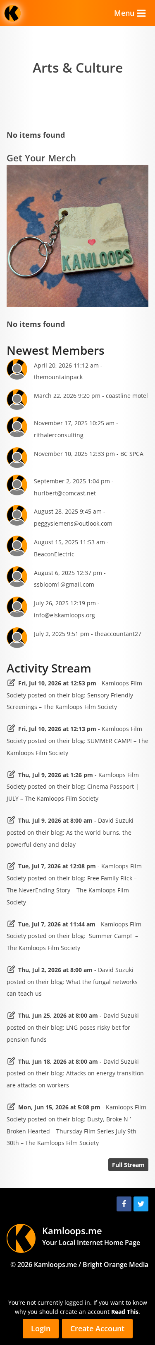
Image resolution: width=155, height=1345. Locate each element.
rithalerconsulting (58, 435)
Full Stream (128, 1165)
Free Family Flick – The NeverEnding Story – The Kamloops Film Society (72, 890)
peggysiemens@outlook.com (73, 523)
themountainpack (58, 377)
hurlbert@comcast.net (65, 493)
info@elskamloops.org (64, 615)
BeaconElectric (54, 554)
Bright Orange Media (115, 1264)
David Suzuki (116, 820)
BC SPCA (131, 454)
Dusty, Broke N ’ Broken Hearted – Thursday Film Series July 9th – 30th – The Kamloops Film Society (74, 1131)
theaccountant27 (118, 634)
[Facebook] (124, 1203)
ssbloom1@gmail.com (64, 584)
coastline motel (127, 396)
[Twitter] (141, 1203)
